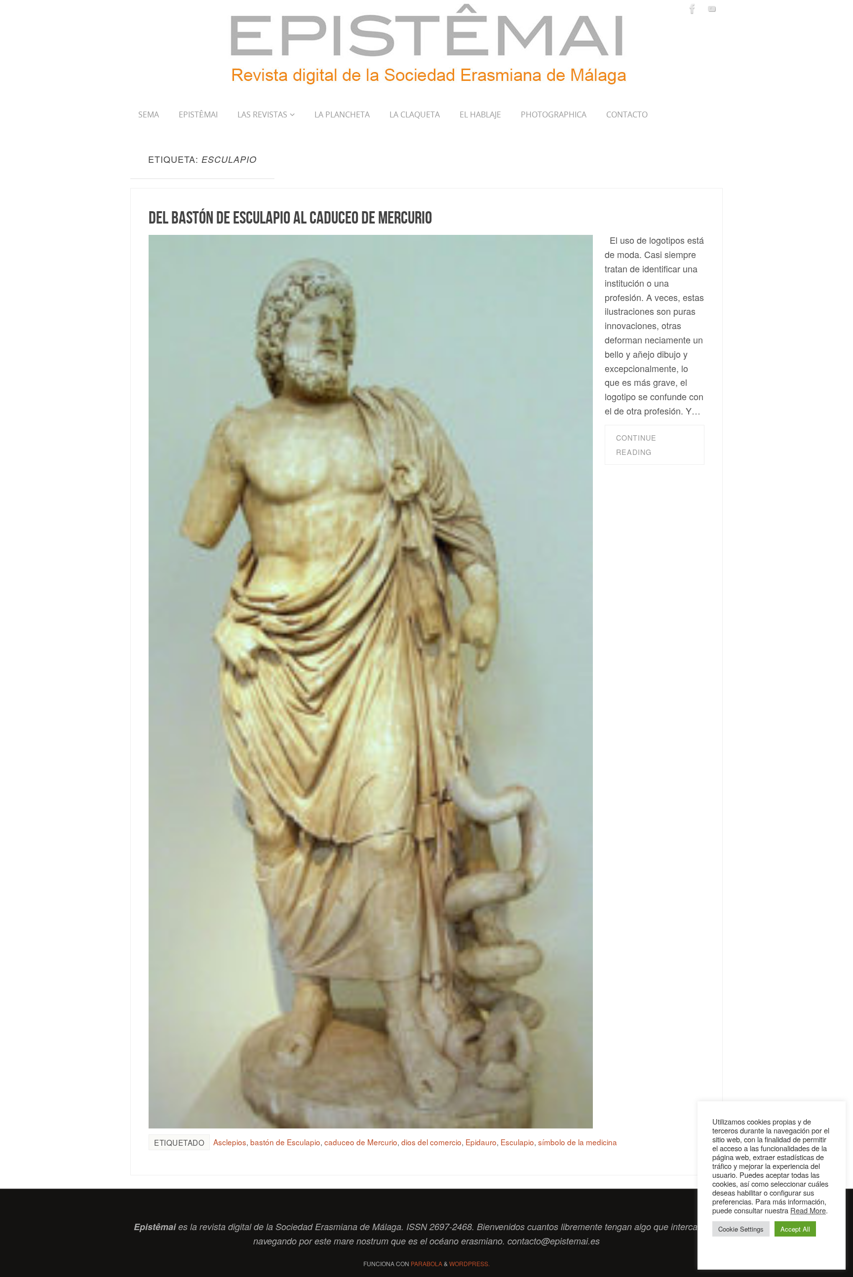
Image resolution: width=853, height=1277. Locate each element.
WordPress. (469, 1263)
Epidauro (481, 1141)
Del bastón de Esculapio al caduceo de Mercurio (290, 217)
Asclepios (229, 1141)
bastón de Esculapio (285, 1141)
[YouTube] (711, 8)
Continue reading (636, 444)
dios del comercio (431, 1141)
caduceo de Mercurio (360, 1141)
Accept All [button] (795, 1229)
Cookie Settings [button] (741, 1229)
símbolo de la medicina (577, 1141)
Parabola (426, 1263)
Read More (808, 1210)
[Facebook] (692, 8)
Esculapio (517, 1141)
